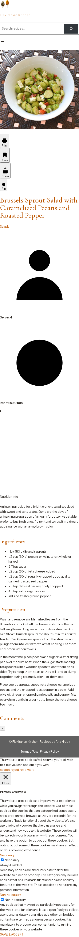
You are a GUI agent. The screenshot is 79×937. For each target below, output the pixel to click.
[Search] (71, 29)
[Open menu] (2, 42)
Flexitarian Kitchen (15, 15)
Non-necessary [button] (10, 895)
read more (27, 770)
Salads (4, 226)
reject (15, 770)
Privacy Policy (49, 751)
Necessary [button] (7, 855)
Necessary (12, 860)
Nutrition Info (9, 497)
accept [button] (5, 770)
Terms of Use (29, 751)
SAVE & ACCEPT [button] (12, 934)
